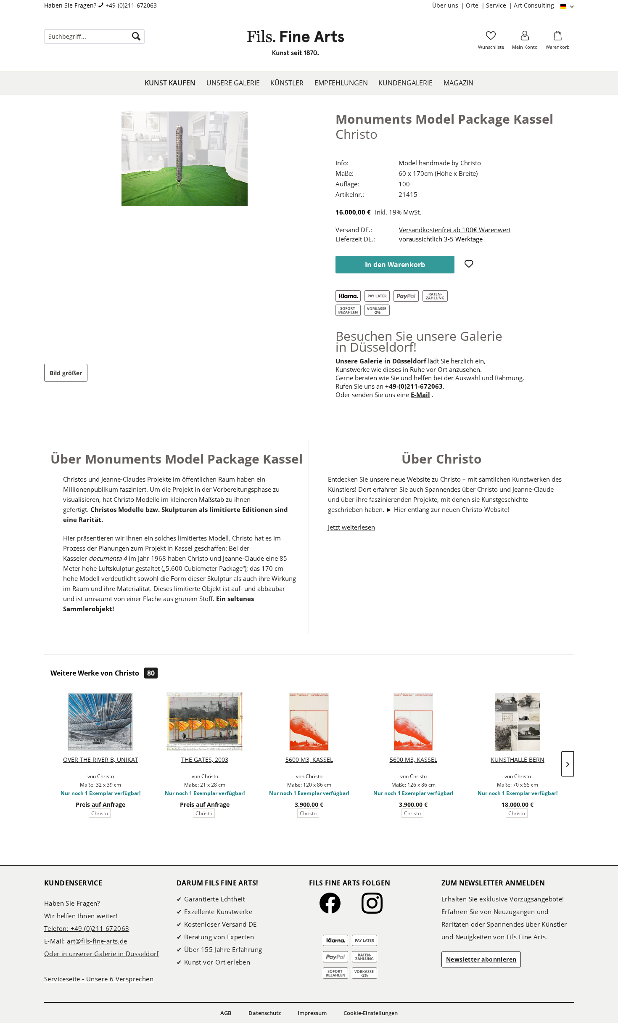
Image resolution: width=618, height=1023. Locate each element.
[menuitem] (449, 5)
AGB (226, 1013)
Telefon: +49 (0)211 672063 (86, 928)
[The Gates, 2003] (205, 721)
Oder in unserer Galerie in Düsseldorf (101, 953)
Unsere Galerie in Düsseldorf (380, 361)
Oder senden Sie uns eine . (384, 394)
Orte (473, 5)
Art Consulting (534, 5)
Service (497, 5)
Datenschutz (264, 1013)
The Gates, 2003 (204, 759)
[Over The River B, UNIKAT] (100, 721)
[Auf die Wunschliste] (470, 264)
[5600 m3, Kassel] (309, 721)
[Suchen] (136, 36)
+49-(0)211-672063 (131, 5)
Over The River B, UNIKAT (100, 759)
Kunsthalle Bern (517, 759)
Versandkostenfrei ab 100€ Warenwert (455, 229)
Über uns (446, 5)
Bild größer (66, 373)
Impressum (312, 1013)
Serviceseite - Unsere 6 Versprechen (98, 979)
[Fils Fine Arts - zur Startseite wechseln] (295, 45)
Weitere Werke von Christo (102, 673)
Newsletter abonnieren (481, 959)
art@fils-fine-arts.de (97, 941)
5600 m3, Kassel (309, 759)
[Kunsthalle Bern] (517, 721)
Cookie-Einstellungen (370, 1013)
